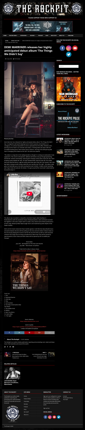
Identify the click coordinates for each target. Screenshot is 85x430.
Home (4, 35)
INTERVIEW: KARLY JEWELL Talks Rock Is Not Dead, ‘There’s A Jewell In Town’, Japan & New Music (72, 152)
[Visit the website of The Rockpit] (4, 347)
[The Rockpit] (42, 14)
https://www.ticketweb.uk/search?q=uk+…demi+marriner (29, 251)
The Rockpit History (68, 398)
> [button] (70, 26)
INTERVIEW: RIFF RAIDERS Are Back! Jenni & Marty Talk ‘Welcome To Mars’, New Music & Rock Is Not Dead (72, 163)
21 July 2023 (9, 59)
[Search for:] (69, 66)
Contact (65, 396)
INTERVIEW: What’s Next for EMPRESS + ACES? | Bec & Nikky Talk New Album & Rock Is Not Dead (72, 141)
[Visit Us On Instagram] (68, 50)
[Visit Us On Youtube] (75, 50)
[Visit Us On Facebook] (62, 50)
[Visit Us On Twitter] (68, 56)
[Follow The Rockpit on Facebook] (7, 347)
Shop (46, 35)
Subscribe (70, 35)
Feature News (13, 35)
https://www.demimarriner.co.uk (29, 321)
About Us (61, 35)
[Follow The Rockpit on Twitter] (9, 347)
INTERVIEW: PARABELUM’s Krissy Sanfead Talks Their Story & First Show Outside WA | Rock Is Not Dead (72, 186)
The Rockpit (17, 59)
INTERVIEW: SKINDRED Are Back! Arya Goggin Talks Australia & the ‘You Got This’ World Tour (72, 175)
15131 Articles (25, 339)
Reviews (32, 35)
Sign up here (46, 408)
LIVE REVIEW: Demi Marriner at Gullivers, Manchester (11, 382)
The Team (65, 399)
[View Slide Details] (42, 26)
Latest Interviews (63, 134)
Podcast (40, 35)
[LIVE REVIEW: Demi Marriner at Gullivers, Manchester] (12, 373)
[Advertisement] (68, 220)
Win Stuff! (54, 35)
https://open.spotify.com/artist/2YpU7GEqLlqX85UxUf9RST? (29, 326)
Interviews (23, 35)
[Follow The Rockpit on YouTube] (12, 347)
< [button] (14, 26)
